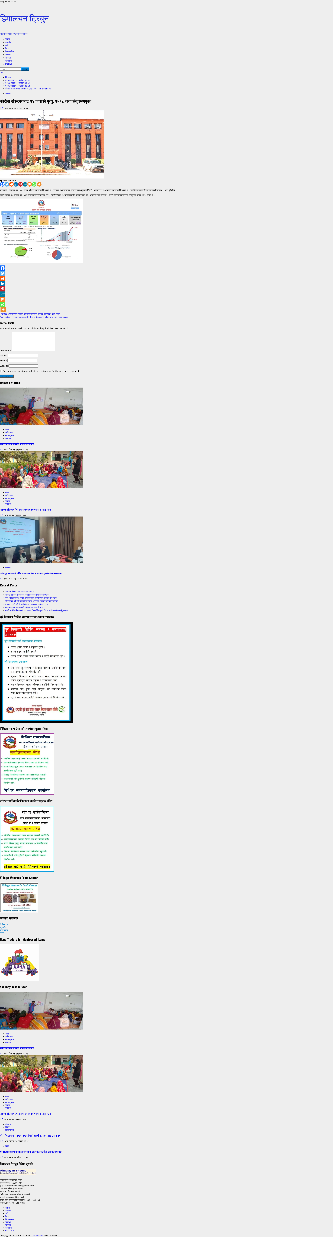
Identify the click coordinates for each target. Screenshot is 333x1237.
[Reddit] (11, 184)
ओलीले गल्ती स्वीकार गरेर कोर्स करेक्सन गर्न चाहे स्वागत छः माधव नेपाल (30, 313)
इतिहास (8, 1124)
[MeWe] (25, 184)
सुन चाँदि (3, 927)
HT (2, 108)
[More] (39, 184)
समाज (7, 38)
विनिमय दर (4, 924)
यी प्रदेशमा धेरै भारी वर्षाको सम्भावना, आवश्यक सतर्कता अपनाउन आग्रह (31, 600)
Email (3, 360)
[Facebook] (2, 184)
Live (1, 72)
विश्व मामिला (9, 51)
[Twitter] (7, 184)
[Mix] (29, 184)
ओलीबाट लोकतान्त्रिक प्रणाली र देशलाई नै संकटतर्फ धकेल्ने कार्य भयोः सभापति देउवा (34, 317)
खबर (7, 429)
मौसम (2, 932)
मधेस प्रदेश (9, 435)
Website (4, 365)
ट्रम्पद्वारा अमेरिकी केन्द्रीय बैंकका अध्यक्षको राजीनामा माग (26, 604)
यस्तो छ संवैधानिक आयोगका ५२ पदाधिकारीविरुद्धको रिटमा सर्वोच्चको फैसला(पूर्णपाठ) (36, 610)
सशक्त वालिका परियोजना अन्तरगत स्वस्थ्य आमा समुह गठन (25, 509)
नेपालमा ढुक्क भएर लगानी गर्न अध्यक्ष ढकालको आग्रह (24, 607)
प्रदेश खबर (9, 432)
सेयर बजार (4, 930)
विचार (7, 48)
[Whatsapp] (34, 184)
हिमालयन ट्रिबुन (24, 17)
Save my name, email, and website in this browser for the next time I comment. (41, 371)
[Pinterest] (20, 184)
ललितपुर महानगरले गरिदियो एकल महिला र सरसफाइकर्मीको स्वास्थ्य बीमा (31, 573)
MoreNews (38, 1235)
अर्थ (6, 45)
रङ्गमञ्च (8, 60)
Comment (5, 350)
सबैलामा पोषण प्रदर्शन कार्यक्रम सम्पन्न (17, 444)
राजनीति (8, 42)
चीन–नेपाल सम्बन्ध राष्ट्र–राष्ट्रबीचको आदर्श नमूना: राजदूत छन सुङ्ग (30, 597)
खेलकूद (8, 57)
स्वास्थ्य (8, 54)
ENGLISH (8, 63)
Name (4, 355)
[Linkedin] (16, 184)
